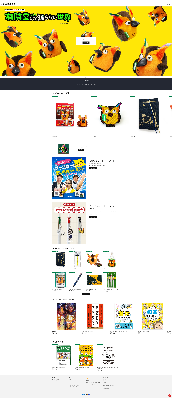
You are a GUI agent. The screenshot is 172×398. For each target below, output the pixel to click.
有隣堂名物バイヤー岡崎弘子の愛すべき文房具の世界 (82, 367)
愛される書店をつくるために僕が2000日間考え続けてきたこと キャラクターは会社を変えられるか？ (108, 368)
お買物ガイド (54, 382)
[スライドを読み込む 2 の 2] (85, 77)
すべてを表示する (86, 294)
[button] (2, 4)
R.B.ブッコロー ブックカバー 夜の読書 (135, 135)
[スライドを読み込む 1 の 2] (84, 77)
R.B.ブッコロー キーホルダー (107, 268)
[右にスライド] (88, 139)
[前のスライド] (82, 77)
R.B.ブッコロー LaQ (55, 135)
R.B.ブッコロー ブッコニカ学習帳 (57, 289)
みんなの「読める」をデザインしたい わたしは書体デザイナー (118, 331)
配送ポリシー (105, 382)
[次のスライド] (88, 77)
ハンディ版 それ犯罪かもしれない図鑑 (143, 331)
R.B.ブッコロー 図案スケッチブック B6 (91, 289)
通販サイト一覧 (91, 86)
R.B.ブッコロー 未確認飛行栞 (73, 268)
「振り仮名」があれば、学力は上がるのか (86, 331)
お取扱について (80, 86)
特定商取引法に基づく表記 (107, 380)
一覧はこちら (86, 42)
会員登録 (53, 384)
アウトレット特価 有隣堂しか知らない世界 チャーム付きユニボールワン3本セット (111, 289)
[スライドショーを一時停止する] (90, 77)
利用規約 (104, 379)
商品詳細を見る (92, 168)
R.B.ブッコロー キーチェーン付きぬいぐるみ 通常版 (93, 268)
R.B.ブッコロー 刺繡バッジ (94, 135)
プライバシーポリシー (106, 377)
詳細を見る (81, 149)
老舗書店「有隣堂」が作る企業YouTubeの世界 (58, 367)
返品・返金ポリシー (106, 383)
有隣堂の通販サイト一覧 (106, 388)
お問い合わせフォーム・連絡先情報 (108, 385)
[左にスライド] (84, 139)
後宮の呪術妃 (54, 331)
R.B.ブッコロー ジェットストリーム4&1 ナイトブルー (76, 289)
